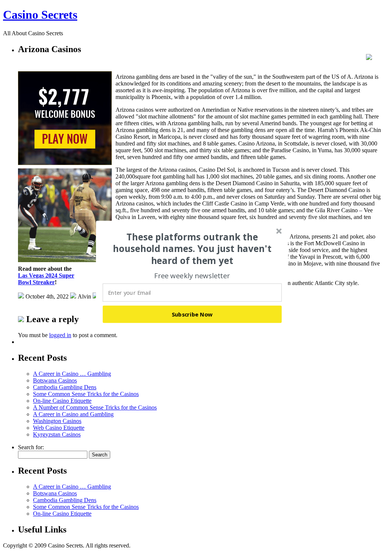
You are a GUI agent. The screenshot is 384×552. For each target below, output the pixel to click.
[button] (192, 248)
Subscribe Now (192, 314)
